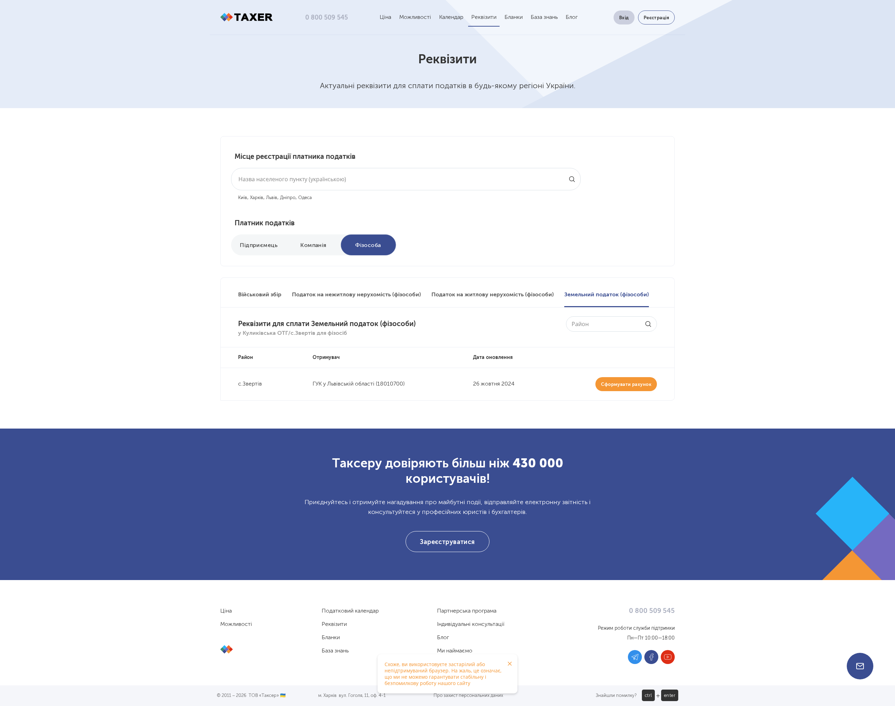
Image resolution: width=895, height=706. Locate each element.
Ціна (385, 17)
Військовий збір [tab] (259, 295)
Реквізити (483, 17)
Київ (242, 198)
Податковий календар (350, 611)
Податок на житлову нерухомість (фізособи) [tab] (492, 295)
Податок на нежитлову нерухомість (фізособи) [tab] (356, 295)
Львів (271, 198)
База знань (544, 17)
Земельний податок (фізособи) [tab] (606, 295)
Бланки (513, 17)
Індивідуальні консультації (470, 624)
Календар (451, 17)
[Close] (509, 663)
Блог (572, 17)
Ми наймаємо (454, 651)
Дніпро (287, 198)
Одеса (305, 198)
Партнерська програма (466, 611)
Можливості (415, 17)
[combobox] (406, 179)
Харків (256, 198)
